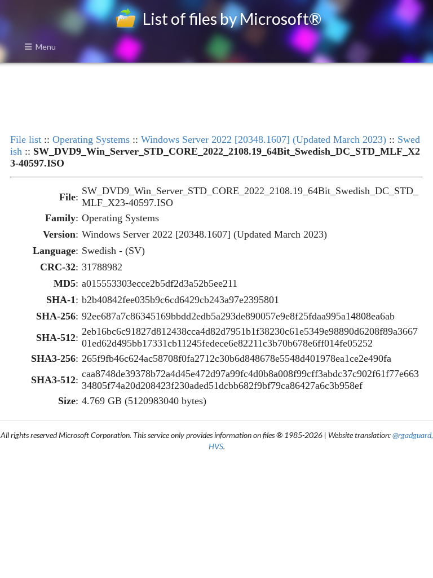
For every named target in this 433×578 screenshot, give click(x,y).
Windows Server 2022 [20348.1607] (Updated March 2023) (263, 139)
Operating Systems (91, 139)
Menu (46, 46)
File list (25, 139)
